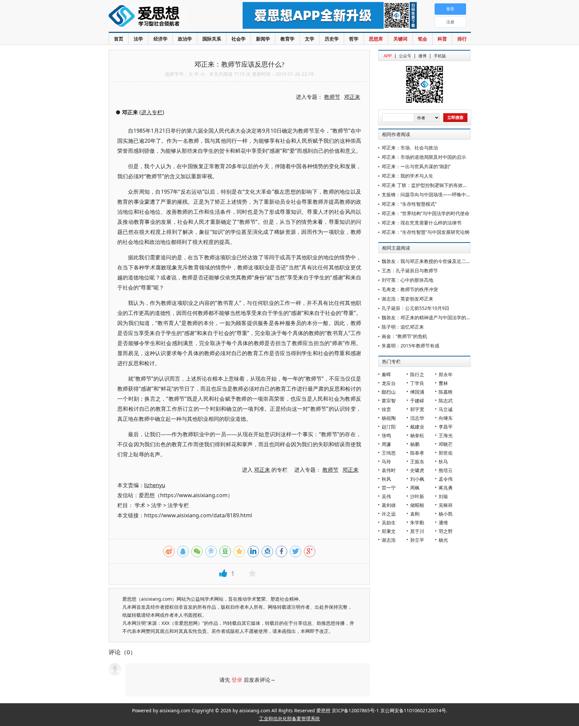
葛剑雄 (389, 505)
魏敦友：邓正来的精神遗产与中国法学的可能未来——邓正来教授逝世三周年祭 (464, 317)
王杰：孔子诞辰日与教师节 (410, 270)
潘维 (443, 522)
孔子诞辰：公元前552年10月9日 (415, 308)
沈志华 (417, 418)
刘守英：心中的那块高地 (407, 280)
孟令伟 (446, 479)
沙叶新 (417, 496)
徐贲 (386, 409)
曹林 (443, 383)
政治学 (185, 39)
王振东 (417, 461)
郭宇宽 (417, 409)
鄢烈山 (389, 392)
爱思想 (162, 16)
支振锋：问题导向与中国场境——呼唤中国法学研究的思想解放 (447, 194)
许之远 (389, 514)
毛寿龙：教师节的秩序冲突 (410, 289)
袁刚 (415, 514)
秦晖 (386, 374)
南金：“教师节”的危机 (404, 336)
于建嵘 (417, 400)
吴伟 (386, 496)
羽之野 (446, 531)
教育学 (287, 39)
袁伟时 (389, 470)
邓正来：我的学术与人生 (407, 176)
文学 (309, 39)
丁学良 (417, 383)
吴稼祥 (446, 505)
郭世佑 (446, 453)
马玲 (386, 461)
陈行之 (417, 374)
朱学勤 (417, 522)
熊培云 (446, 470)
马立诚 (446, 409)
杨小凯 (446, 514)
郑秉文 (389, 531)
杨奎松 (417, 435)
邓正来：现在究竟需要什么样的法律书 (421, 222)
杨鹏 (415, 444)
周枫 (415, 487)
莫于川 (417, 531)
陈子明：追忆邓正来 (403, 327)
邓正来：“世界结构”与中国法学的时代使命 (425, 213)
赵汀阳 (389, 426)
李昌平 (446, 426)
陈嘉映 (446, 392)
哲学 (354, 39)
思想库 (376, 39)
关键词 (400, 39)
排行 (462, 39)
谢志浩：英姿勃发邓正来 (407, 298)
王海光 (446, 435)
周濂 (386, 444)
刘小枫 (417, 479)
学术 (140, 505)
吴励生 (389, 522)
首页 (118, 39)
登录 (237, 679)
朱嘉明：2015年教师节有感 (410, 345)
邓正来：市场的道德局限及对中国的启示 (424, 157)
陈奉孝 (417, 453)
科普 (442, 39)
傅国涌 (417, 392)
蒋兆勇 (446, 487)
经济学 (160, 39)
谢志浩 (389, 540)
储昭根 (417, 505)
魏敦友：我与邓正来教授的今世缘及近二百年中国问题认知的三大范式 (454, 261)
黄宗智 (389, 400)
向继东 (446, 418)
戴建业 (417, 426)
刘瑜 (443, 496)
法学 (138, 39)
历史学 (332, 39)
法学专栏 (178, 505)
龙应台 (389, 383)
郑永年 (446, 374)
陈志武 (446, 400)
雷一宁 (389, 487)
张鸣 (386, 435)
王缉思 (389, 453)
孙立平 (417, 540)
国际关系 (211, 39)
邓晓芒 (446, 444)
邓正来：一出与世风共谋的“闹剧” (416, 166)
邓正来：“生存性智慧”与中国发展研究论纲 (425, 232)
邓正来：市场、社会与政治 (410, 147)
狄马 (443, 461)
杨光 (443, 540)
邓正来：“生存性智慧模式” (409, 204)
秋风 (386, 479)
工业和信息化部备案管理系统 (289, 718)
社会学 (239, 39)
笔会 (422, 39)
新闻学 (263, 39)
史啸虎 (417, 470)
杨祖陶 (389, 418)
